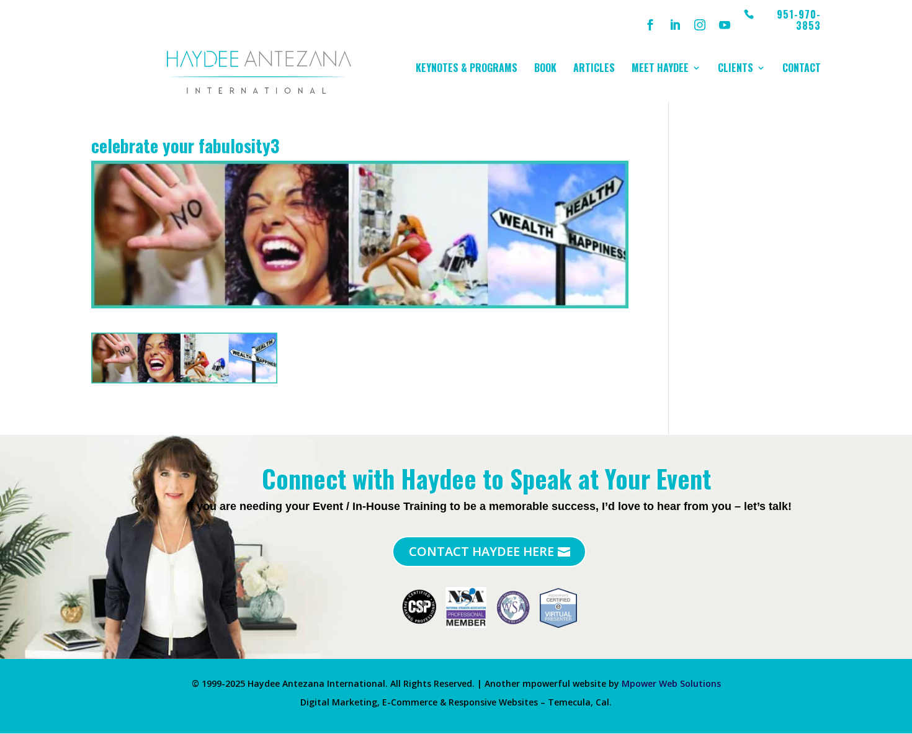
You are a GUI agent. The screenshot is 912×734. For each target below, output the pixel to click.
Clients (735, 69)
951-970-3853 (799, 21)
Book (545, 69)
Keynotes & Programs (466, 69)
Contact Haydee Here (481, 551)
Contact (801, 69)
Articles (594, 69)
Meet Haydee (660, 69)
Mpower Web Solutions (671, 683)
